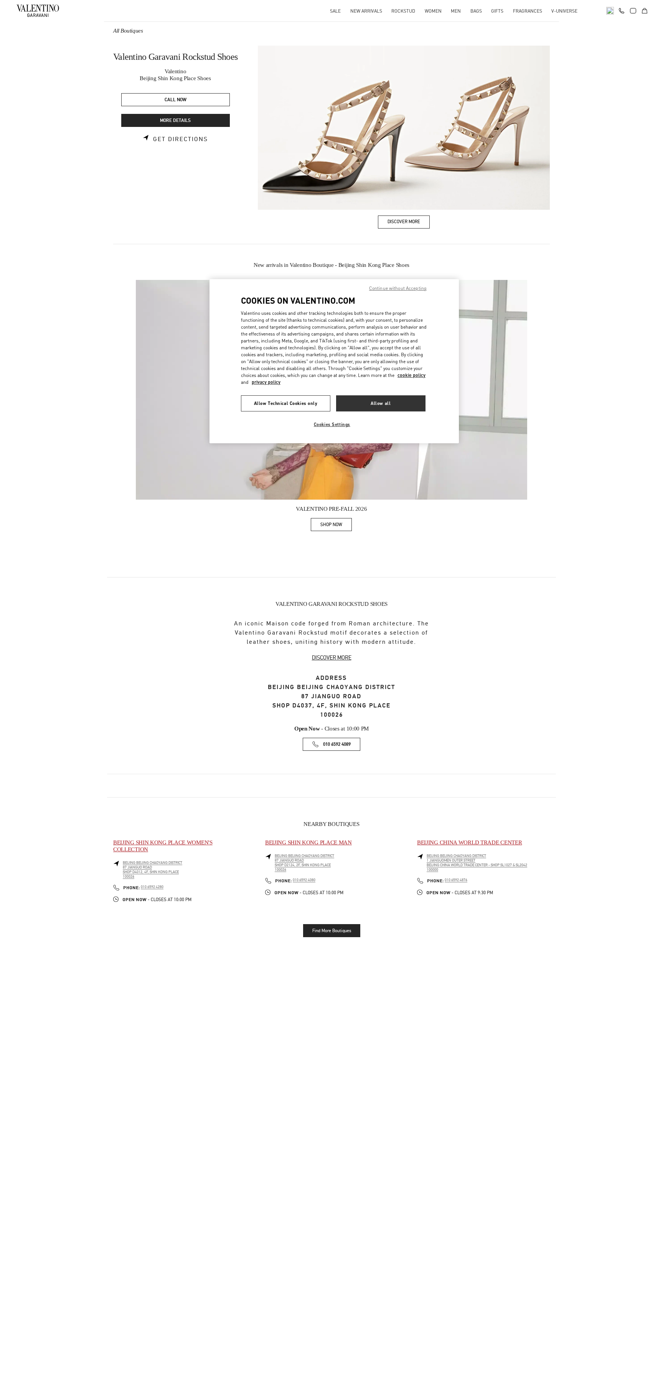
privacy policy (266, 382)
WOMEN (433, 11)
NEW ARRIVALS (366, 11)
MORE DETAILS (175, 120)
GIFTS (497, 11)
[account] (633, 10)
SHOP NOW (336, 526)
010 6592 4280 (152, 887)
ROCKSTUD (403, 11)
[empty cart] (644, 11)
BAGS (476, 11)
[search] (610, 11)
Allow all (381, 403)
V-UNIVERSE (564, 11)
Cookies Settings (332, 424)
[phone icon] (621, 10)
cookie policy (411, 375)
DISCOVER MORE (331, 657)
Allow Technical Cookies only (286, 403)
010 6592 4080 (304, 880)
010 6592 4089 (337, 744)
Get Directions (180, 139)
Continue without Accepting (398, 288)
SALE (335, 11)
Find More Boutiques (331, 930)
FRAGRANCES (527, 11)
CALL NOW (175, 100)
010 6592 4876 (456, 880)
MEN (456, 11)
